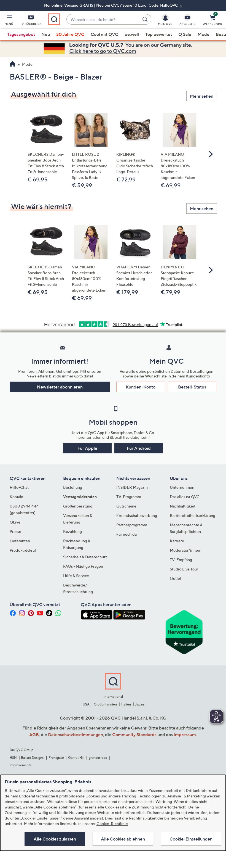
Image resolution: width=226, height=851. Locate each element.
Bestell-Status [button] (192, 387)
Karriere (177, 540)
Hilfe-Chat (19, 487)
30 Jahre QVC (70, 34)
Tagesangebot (21, 34)
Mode (203, 34)
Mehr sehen (201, 96)
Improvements (20, 765)
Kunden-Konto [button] (140, 387)
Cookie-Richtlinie (112, 823)
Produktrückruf (23, 550)
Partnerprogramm (131, 524)
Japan (139, 704)
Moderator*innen (185, 550)
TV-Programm (128, 496)
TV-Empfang (181, 559)
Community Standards (134, 734)
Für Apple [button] (87, 448)
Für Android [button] (139, 448)
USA (86, 704)
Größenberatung (77, 506)
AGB (34, 734)
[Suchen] (146, 19)
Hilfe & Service (76, 575)
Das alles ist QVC (185, 496)
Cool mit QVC (104, 34)
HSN (13, 757)
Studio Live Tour (184, 569)
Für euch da (126, 534)
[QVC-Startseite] (12, 64)
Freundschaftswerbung (136, 515)
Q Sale (184, 34)
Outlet (175, 578)
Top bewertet (158, 34)
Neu (45, 34)
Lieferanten (20, 540)
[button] (8, 21)
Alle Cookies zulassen (55, 839)
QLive (15, 522)
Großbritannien (105, 704)
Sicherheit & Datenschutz (85, 556)
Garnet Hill (76, 757)
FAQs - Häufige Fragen (83, 566)
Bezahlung (72, 531)
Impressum (185, 734)
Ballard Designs (32, 757)
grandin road (98, 757)
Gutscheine (126, 506)
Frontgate (56, 757)
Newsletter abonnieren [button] (60, 387)
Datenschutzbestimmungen (75, 734)
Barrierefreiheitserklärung (192, 515)
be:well (132, 34)
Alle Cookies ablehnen (123, 839)
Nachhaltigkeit (182, 506)
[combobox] (103, 19)
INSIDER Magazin (132, 487)
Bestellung (72, 487)
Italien (126, 704)
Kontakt (16, 496)
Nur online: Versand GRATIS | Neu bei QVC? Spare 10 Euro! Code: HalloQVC (111, 5)
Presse (15, 531)
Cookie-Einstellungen (191, 839)
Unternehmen (182, 487)
